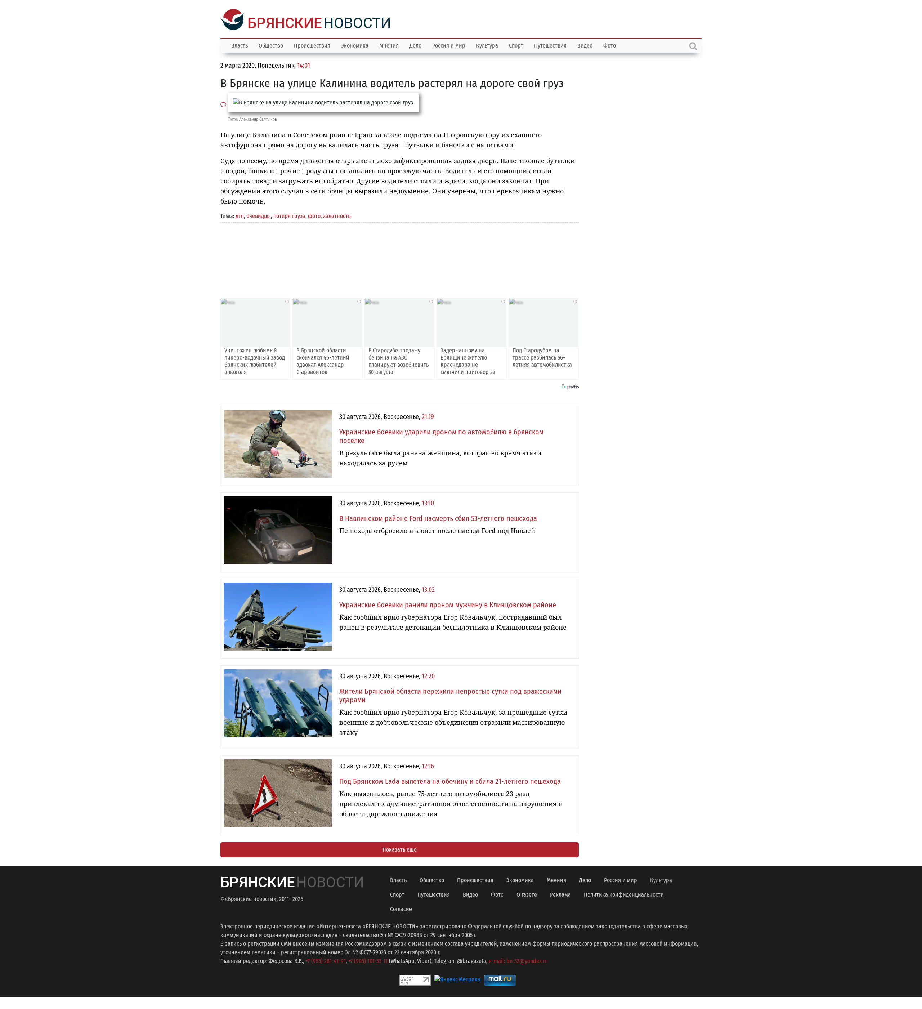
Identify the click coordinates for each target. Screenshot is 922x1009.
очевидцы (258, 215)
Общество (271, 44)
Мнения (389, 44)
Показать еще (399, 848)
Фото (609, 44)
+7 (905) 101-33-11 (368, 960)
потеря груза (289, 215)
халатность (336, 215)
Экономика (354, 44)
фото (314, 215)
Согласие (401, 908)
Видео (584, 44)
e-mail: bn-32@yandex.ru (518, 960)
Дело (415, 44)
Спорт (516, 44)
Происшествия (312, 44)
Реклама (560, 893)
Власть (239, 44)
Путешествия (550, 44)
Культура (487, 44)
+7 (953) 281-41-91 (325, 960)
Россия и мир (448, 44)
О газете (526, 893)
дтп (240, 215)
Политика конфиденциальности (624, 893)
